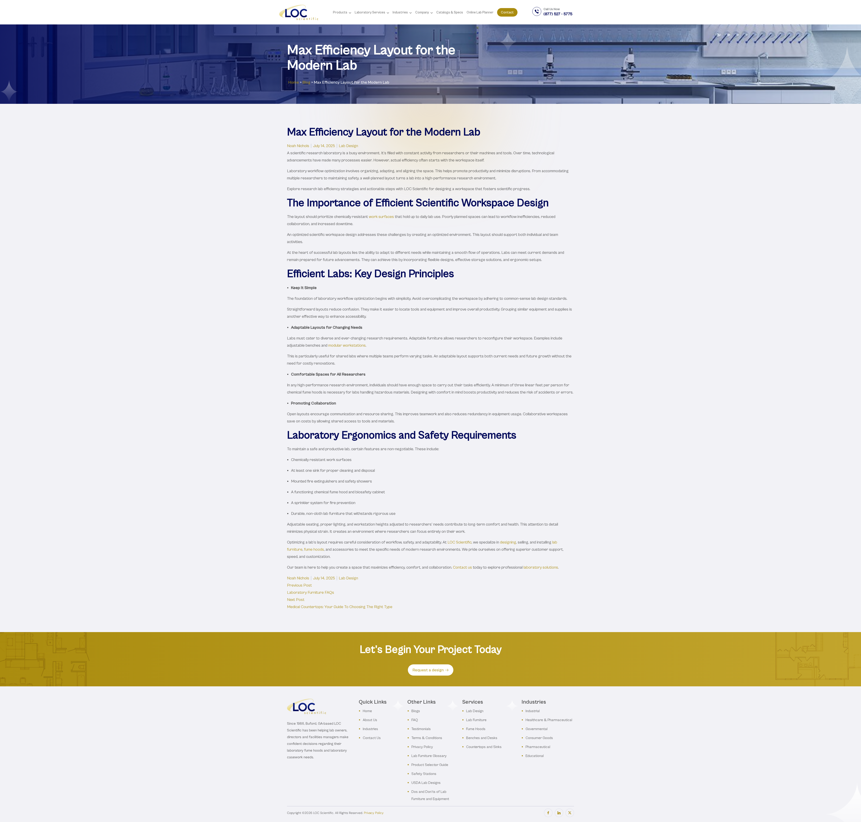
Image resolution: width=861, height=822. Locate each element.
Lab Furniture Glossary (429, 756)
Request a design (428, 670)
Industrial (533, 711)
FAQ (414, 720)
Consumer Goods (539, 738)
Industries (370, 729)
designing (508, 542)
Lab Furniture (476, 720)
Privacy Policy (422, 747)
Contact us (462, 567)
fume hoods (314, 549)
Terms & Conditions (426, 738)
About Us (370, 720)
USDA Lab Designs (426, 783)
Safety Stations (423, 774)
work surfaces (381, 217)
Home (293, 82)
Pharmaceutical (538, 747)
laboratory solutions (541, 567)
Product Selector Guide (429, 765)
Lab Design (348, 146)
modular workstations (347, 345)
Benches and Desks (481, 738)
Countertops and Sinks (484, 747)
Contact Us (372, 738)
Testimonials (421, 729)
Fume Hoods (475, 729)
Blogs (415, 711)
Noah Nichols (298, 146)
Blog (306, 82)
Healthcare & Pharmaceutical (549, 720)
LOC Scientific (460, 542)
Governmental (537, 729)
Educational (535, 756)
